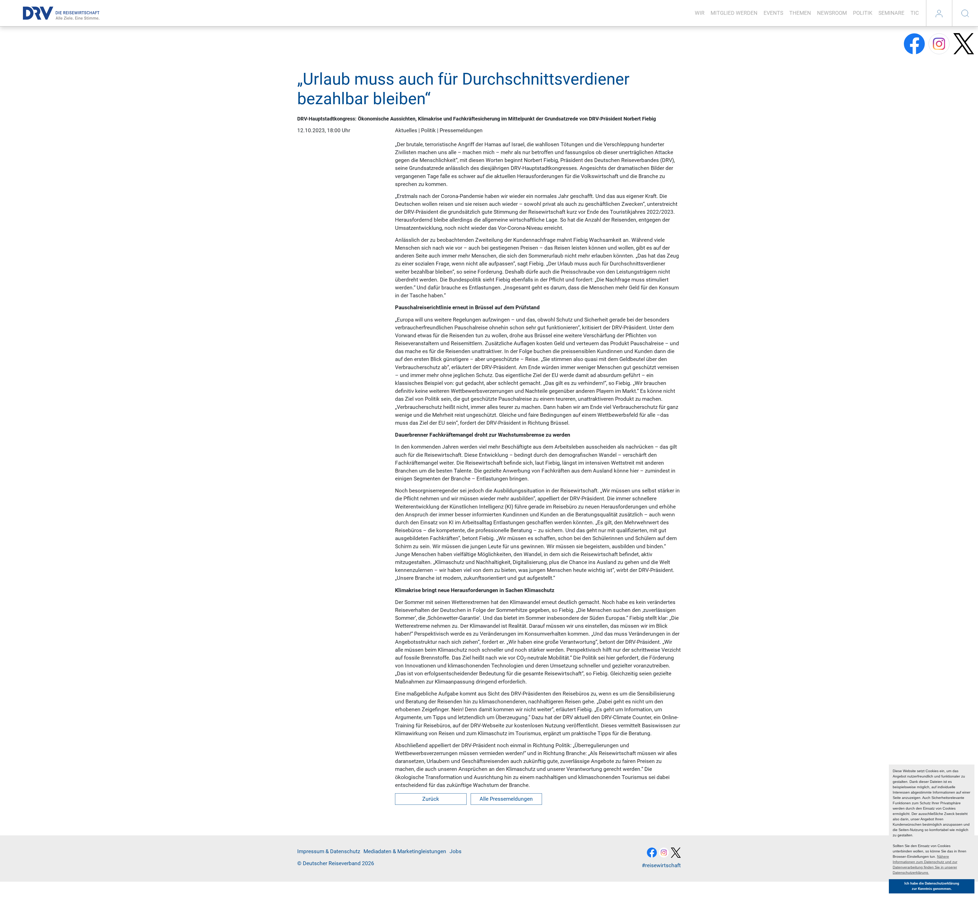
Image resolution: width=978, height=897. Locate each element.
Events (773, 13)
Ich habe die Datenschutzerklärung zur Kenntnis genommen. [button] (931, 886)
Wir (699, 13)
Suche (965, 13)
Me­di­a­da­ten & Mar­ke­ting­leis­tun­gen (404, 851)
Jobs (455, 851)
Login (939, 13)
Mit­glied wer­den (734, 13)
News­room (832, 13)
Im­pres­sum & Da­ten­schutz (328, 851)
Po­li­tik (862, 13)
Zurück (430, 799)
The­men (800, 13)
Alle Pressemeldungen (506, 799)
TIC (915, 13)
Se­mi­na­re (891, 13)
